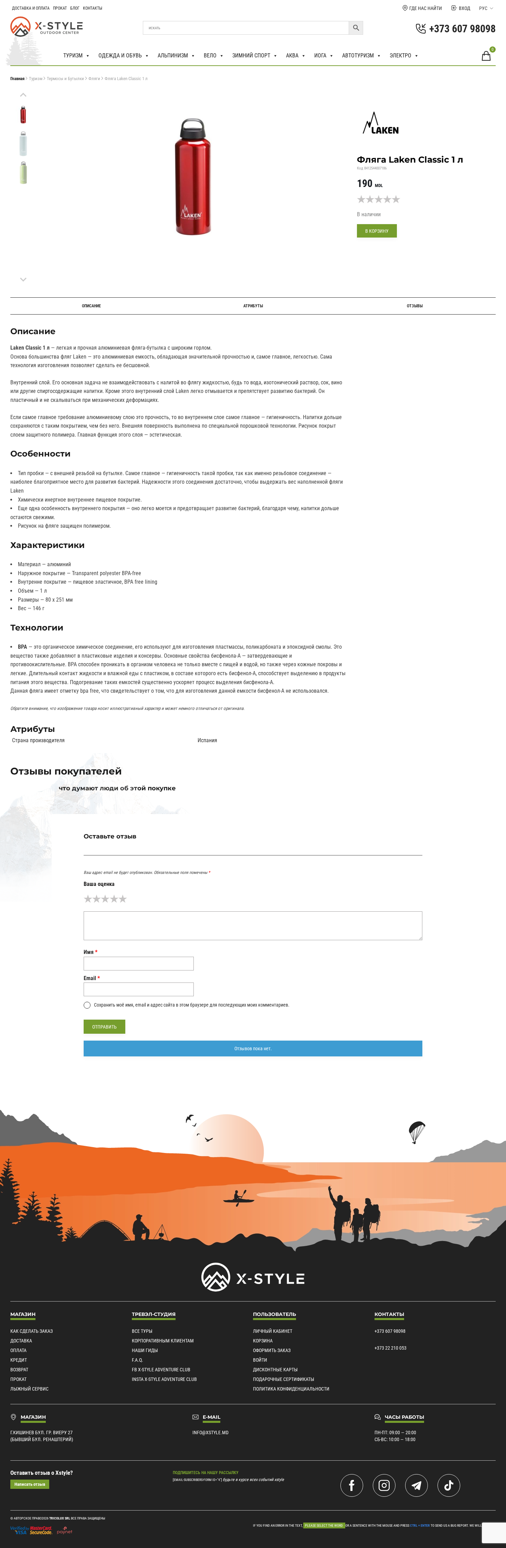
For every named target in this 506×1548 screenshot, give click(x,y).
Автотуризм (358, 55)
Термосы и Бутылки (65, 78)
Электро (400, 55)
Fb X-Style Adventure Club (161, 1369)
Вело (210, 55)
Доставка (21, 1340)
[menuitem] (23, 114)
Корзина (263, 1340)
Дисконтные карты (275, 1369)
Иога (320, 55)
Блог (75, 8)
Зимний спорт (251, 55)
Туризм (73, 55)
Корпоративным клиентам (163, 1340)
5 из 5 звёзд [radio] (122, 898)
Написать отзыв (29, 1484)
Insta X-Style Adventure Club (164, 1379)
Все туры (142, 1331)
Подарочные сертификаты (283, 1379)
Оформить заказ (272, 1350)
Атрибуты (253, 306)
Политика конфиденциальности (291, 1389)
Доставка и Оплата (31, 8)
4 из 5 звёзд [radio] (114, 898)
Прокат (60, 8)
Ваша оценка (99, 884)
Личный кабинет (272, 1331)
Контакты (92, 8)
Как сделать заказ (31, 1331)
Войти (260, 1360)
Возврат (19, 1369)
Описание (91, 306)
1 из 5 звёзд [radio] (88, 898)
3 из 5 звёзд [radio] (105, 898)
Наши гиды (145, 1350)
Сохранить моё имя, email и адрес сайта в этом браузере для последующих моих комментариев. (191, 1005)
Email (92, 978)
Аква (292, 55)
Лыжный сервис (29, 1389)
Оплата (18, 1350)
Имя (90, 952)
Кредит (18, 1360)
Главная (17, 78)
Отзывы (415, 306)
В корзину (377, 231)
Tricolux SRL (59, 1518)
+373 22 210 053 (391, 1348)
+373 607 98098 (390, 1331)
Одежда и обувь (120, 55)
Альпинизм (173, 55)
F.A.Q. (137, 1360)
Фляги (94, 78)
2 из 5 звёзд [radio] (96, 898)
